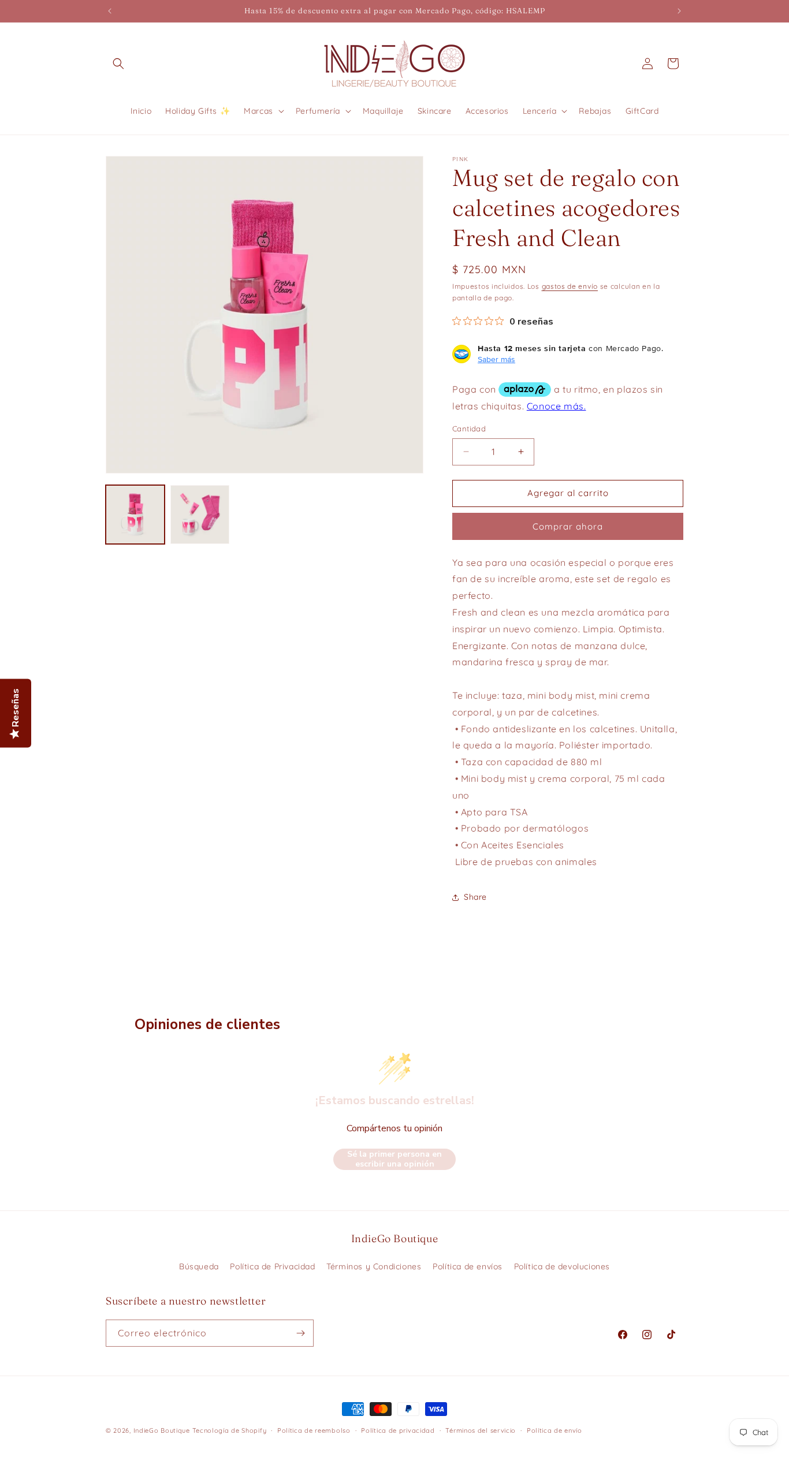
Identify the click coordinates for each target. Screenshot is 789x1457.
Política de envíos (468, 1266)
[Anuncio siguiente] (679, 11)
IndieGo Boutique (161, 1430)
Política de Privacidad (272, 1266)
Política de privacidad (397, 1430)
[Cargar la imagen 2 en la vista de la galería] (199, 514)
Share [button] (475, 897)
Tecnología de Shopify (229, 1430)
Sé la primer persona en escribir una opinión (394, 1159)
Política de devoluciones (562, 1266)
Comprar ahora (568, 526)
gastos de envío (570, 286)
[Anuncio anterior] (109, 11)
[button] (118, 63)
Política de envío (554, 1430)
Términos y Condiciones (373, 1266)
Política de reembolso (314, 1430)
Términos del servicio (480, 1430)
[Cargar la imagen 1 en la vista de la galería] (135, 514)
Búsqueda (199, 1266)
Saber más (496, 359)
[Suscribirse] (300, 1333)
